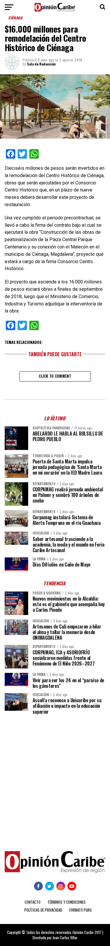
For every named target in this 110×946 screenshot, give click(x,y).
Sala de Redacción (41, 63)
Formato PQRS (80, 910)
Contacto (32, 902)
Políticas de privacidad (43, 910)
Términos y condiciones (67, 902)
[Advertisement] (55, 778)
